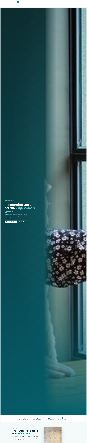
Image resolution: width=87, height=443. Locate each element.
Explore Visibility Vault (10, 221)
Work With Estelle (22, 221)
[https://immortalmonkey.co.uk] (18, 3)
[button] (51, 3)
